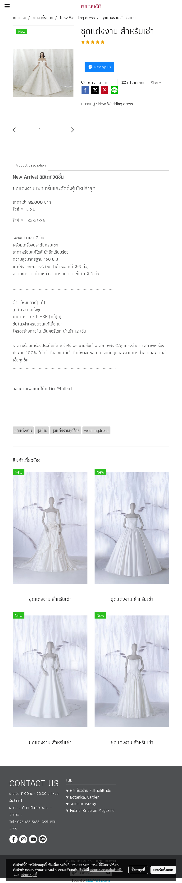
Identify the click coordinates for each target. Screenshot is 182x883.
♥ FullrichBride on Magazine (90, 810)
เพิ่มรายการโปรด (99, 82)
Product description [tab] (30, 165)
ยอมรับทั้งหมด (163, 870)
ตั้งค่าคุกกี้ (138, 870)
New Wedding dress (115, 103)
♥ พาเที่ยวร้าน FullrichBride (88, 790)
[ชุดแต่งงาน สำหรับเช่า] (43, 73)
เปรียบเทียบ (136, 82)
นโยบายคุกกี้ (29, 875)
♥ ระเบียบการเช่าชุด (81, 803)
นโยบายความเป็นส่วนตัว (106, 870)
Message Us (102, 67)
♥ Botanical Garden (82, 797)
